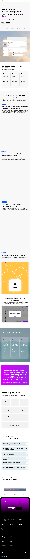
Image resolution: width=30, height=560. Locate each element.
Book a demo (7, 22)
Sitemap (13, 555)
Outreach (3, 525)
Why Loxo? (11, 537)
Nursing (20, 520)
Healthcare (20, 519)
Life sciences (20, 524)
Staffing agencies (12, 523)
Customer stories (4, 537)
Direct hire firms (12, 519)
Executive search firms (13, 520)
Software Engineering (21, 523)
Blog (2, 536)
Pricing (11, 541)
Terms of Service (17, 555)
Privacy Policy (10, 555)
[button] (28, 1)
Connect (3, 524)
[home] (2, 1)
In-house (11, 525)
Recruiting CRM (4, 520)
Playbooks (3, 541)
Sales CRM (3, 529)
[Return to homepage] (2, 552)
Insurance (20, 525)
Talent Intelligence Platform (5, 519)
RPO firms (11, 524)
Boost (2, 530)
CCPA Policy (24, 555)
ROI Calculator (3, 542)
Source (2, 523)
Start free (3, 22)
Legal (11, 542)
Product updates (4, 545)
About (11, 536)
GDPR (20, 555)
